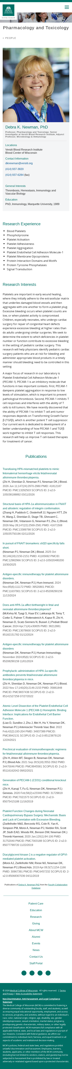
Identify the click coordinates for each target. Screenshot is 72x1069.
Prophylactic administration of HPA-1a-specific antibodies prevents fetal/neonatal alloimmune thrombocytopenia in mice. (30, 675)
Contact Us (36, 956)
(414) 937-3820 (14, 169)
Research (36, 916)
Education (36, 910)
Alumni (36, 936)
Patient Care (35, 903)
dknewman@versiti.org (19, 163)
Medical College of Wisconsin (24, 990)
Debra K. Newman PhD (29, 885)
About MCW (36, 930)
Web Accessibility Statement (29, 993)
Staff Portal (36, 963)
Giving (36, 923)
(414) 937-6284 (14, 174)
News (36, 950)
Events (36, 943)
